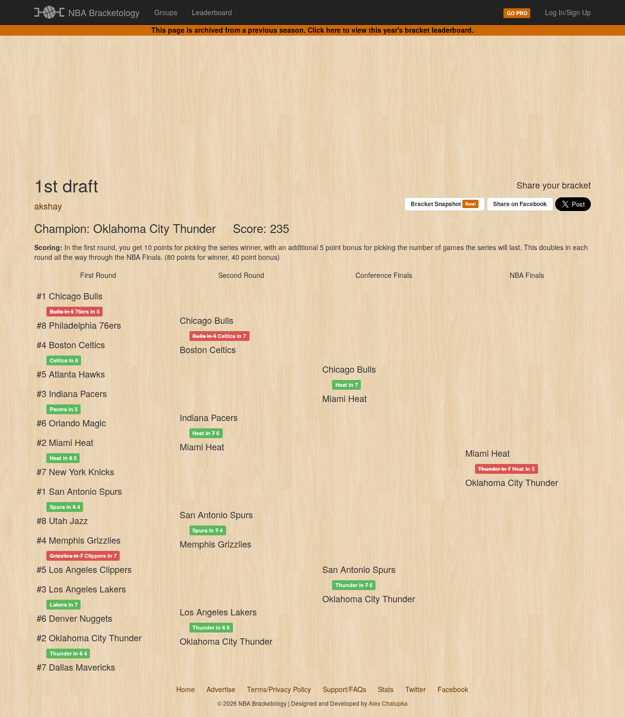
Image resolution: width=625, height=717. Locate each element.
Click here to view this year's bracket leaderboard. (391, 30)
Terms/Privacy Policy (279, 689)
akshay (48, 205)
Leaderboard (212, 12)
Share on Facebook (520, 203)
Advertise (221, 689)
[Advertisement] (312, 97)
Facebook (453, 689)
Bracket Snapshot (443, 203)
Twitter (415, 689)
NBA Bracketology (104, 12)
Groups (165, 12)
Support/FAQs (344, 689)
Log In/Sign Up (568, 12)
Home (185, 689)
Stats (386, 689)
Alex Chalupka (388, 703)
